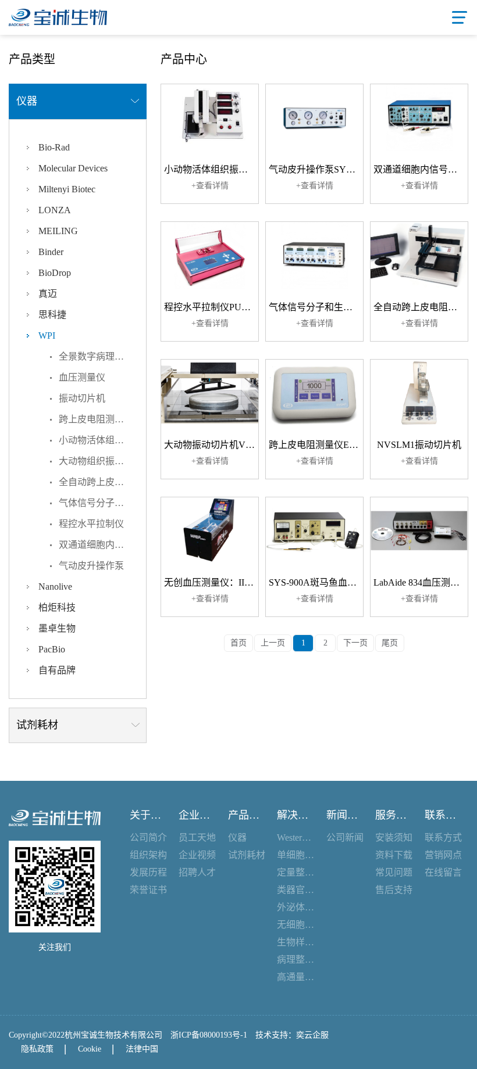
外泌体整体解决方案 (296, 907)
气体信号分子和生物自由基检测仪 (102, 503)
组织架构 (148, 855)
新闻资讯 (345, 815)
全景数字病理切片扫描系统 (102, 356)
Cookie (89, 1049)
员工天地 (197, 837)
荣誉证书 (148, 890)
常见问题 (393, 872)
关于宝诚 (149, 815)
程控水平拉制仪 (91, 524)
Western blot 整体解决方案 (296, 837)
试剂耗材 (246, 855)
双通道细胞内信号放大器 (102, 545)
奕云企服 (312, 1035)
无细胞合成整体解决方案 (296, 925)
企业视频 (197, 855)
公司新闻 (345, 837)
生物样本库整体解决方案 (296, 942)
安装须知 (393, 837)
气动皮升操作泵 (91, 566)
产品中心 (247, 815)
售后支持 (393, 890)
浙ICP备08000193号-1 (208, 1035)
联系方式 (443, 837)
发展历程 (148, 872)
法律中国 (142, 1049)
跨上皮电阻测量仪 (96, 419)
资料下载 (393, 855)
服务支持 (394, 815)
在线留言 (443, 872)
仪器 (237, 837)
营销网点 (443, 855)
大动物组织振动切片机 (102, 461)
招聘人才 (197, 872)
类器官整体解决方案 (296, 890)
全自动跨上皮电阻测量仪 (102, 482)
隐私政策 (37, 1049)
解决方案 (296, 815)
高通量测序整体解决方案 (296, 977)
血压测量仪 (82, 377)
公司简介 (148, 837)
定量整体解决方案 (296, 872)
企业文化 (197, 815)
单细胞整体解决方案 (296, 855)
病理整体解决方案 (296, 959)
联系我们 (443, 815)
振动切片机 (82, 398)
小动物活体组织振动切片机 (102, 440)
